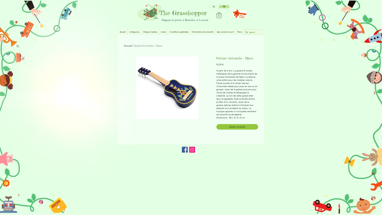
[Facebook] (185, 150)
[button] (219, 15)
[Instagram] (192, 150)
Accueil (128, 45)
